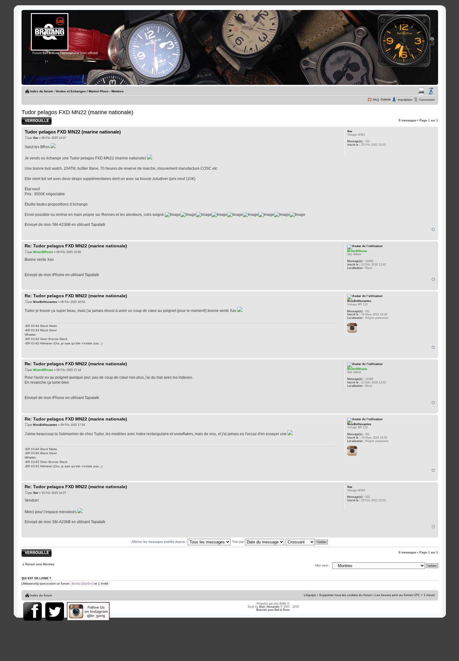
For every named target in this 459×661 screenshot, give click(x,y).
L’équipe (310, 595)
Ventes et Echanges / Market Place (82, 91)
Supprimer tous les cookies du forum (345, 595)
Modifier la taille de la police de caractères (431, 91)
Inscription (405, 99)
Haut (433, 229)
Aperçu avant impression (421, 91)
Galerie (386, 99)
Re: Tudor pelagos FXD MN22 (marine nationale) (76, 246)
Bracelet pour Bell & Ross (273, 609)
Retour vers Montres (39, 564)
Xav (35, 137)
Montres (117, 91)
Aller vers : (322, 565)
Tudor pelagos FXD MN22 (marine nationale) (77, 112)
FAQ (376, 99)
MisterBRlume (43, 252)
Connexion (427, 99)
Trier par (238, 541)
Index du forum (41, 91)
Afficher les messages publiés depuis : (159, 541)
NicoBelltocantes (45, 302)
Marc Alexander (269, 606)
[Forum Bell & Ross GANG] (49, 49)
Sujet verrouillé (32, 118)
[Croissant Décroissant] (307, 541)
